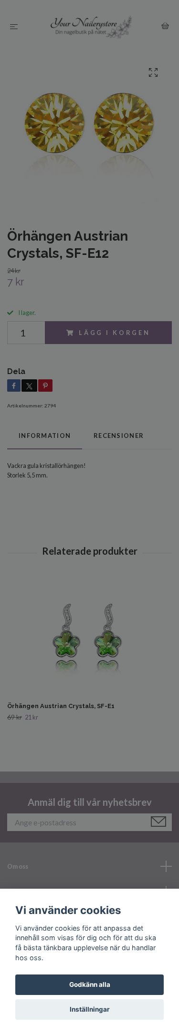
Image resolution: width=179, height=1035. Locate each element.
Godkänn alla (89, 984)
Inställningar (90, 1009)
